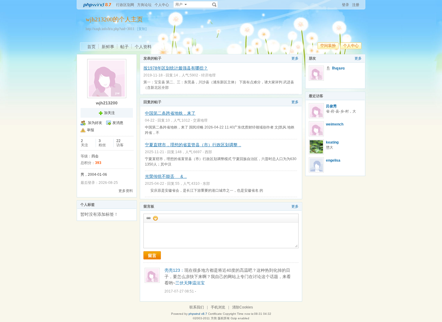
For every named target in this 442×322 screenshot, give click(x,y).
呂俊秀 (331, 106)
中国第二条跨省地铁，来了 (170, 113)
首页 (91, 46)
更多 (295, 58)
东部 (206, 183)
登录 (345, 5)
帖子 (124, 46)
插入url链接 (148, 218)
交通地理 (200, 120)
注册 (355, 5)
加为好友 (95, 123)
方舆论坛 (144, 5)
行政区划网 (125, 5)
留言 (152, 255)
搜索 (214, 4)
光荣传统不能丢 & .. (166, 176)
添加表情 (155, 218)
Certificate (215, 313)
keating (332, 142)
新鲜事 (108, 46)
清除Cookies (242, 307)
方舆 (214, 318)
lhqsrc (338, 68)
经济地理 (208, 75)
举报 (90, 130)
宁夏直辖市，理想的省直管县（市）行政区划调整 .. (193, 144)
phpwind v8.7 (198, 313)
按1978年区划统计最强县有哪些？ (175, 68)
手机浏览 (218, 307)
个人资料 (143, 46)
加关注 (109, 113)
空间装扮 (328, 45)
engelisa (333, 160)
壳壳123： (174, 270)
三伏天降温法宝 (190, 282)
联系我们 (196, 307)
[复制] (142, 29)
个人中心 (162, 5)
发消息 (117, 123)
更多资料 (125, 191)
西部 (208, 152)
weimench (334, 124)
